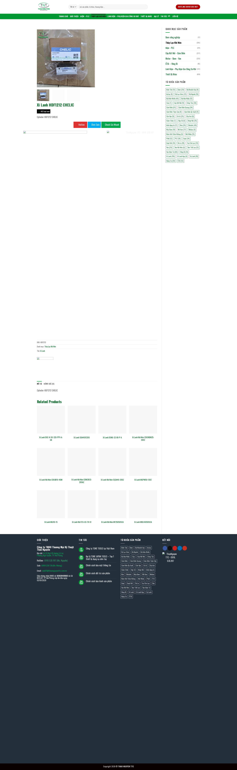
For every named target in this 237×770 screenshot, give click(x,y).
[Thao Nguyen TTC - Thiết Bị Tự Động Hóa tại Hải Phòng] (50, 7)
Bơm (181, 89)
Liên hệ (175, 16)
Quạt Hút (130, 583)
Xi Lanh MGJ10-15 (50, 522)
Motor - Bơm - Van (173, 58)
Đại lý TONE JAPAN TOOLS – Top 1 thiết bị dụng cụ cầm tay (100, 557)
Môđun (192, 129)
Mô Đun (182, 129)
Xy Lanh (194, 156)
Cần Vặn (170, 116)
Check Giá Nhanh (111, 124)
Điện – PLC (84, 16)
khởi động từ (171, 125)
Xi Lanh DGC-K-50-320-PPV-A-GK (51, 438)
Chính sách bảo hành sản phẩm (99, 581)
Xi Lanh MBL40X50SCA (143, 522)
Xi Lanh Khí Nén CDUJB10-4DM (50, 480)
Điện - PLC (170, 48)
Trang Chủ (63, 16)
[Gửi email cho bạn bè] (49, 367)
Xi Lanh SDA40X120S (82, 437)
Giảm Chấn (171, 120)
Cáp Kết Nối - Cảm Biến (175, 53)
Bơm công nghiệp (173, 37)
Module (192, 125)
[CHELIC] (45, 361)
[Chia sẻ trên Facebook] (39, 367)
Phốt (148, 578)
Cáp (168, 103)
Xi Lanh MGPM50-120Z (143, 480)
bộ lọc (169, 94)
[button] (40, 84)
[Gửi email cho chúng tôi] (170, 548)
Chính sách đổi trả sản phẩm (98, 573)
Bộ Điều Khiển (172, 98)
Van (153, 583)
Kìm (183, 125)
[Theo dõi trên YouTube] (184, 548)
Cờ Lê (180, 116)
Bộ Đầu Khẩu (186, 98)
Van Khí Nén (125, 587)
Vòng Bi (184, 152)
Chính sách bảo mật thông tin (98, 565)
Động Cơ (124, 596)
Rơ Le (181, 143)
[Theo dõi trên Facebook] (165, 548)
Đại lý (156, 16)
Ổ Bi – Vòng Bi (172, 63)
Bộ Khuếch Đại (192, 89)
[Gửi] (145, 7)
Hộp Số (181, 120)
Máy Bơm (170, 129)
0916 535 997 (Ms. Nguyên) (55, 560)
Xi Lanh (42, 351)
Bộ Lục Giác (181, 94)
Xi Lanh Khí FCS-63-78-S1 (81, 522)
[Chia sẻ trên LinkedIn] (59, 367)
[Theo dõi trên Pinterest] (175, 548)
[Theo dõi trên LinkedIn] (179, 548)
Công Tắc (191, 103)
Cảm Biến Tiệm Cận (174, 112)
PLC (153, 578)
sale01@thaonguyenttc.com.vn (54, 570)
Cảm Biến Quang (185, 107)
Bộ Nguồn (193, 94)
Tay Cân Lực (192, 143)
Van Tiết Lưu (193, 147)
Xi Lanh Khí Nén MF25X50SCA (112, 522)
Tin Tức (164, 16)
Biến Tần (170, 89)
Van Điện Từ (146, 587)
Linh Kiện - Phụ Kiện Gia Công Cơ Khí (181, 69)
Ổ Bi (130, 596)
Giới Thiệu (74, 16)
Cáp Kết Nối (179, 103)
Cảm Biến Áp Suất (191, 112)
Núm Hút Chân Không (128, 578)
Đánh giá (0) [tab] (49, 383)
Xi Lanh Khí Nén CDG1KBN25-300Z (143, 438)
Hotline (81, 124)
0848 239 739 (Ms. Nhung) (52, 565)
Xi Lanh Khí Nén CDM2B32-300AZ (81, 480)
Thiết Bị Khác (146, 16)
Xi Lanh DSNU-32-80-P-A (112, 437)
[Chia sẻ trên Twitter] (44, 367)
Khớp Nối (192, 120)
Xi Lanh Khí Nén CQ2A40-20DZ (112, 480)
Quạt (186, 138)
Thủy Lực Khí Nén (98, 16)
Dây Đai (190, 116)
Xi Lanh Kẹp (182, 156)
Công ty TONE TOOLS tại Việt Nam (100, 548)
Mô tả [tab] (39, 383)
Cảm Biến (171, 107)
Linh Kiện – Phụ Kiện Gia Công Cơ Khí (123, 16)
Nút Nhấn (190, 134)
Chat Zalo (95, 124)
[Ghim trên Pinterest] (54, 367)
